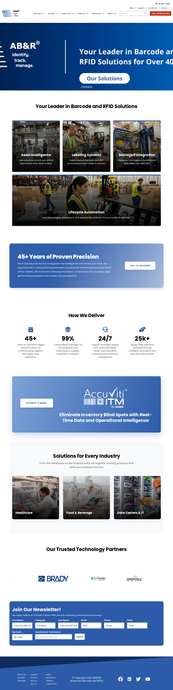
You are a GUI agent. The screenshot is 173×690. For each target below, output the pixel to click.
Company (40, 620)
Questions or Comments (48, 632)
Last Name (64, 620)
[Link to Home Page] (11, 13)
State (130, 620)
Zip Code (17, 632)
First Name (18, 620)
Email (84, 620)
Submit (79, 636)
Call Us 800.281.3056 (160, 13)
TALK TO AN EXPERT (140, 265)
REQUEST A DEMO (36, 403)
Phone (108, 620)
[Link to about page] (120, 679)
